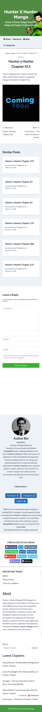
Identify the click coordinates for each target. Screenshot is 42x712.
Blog (28, 39)
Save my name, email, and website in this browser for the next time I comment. (21, 357)
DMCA (5, 576)
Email (6, 349)
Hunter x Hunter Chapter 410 (9, 131)
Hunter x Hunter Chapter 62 (19, 202)
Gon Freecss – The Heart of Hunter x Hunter (32, 132)
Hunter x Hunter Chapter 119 (19, 223)
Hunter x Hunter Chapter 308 (19, 244)
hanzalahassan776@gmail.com (17, 165)
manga (21, 57)
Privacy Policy (8, 579)
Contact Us (10, 45)
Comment (8, 308)
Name (6, 339)
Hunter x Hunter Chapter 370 (19, 161)
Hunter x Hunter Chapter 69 (19, 181)
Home (8, 39)
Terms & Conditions (11, 583)
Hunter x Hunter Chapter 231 (19, 264)
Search (5, 644)
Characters (17, 39)
